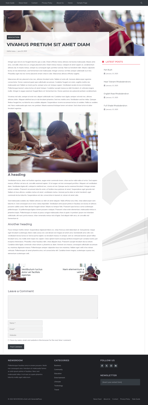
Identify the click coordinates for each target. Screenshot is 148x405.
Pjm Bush (108, 70)
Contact (34, 3)
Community (58, 369)
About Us (60, 3)
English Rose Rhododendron (116, 94)
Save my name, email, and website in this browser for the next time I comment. (40, 340)
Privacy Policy (47, 3)
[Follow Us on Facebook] (102, 365)
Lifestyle (57, 382)
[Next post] (98, 272)
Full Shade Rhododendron (115, 106)
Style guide (136, 399)
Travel (56, 390)
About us (107, 399)
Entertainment (59, 378)
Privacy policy (125, 399)
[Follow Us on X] (106, 365)
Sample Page (82, 3)
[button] (141, 3)
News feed (23, 3)
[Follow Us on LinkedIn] (115, 365)
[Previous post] (8, 272)
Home (70, 3)
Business (57, 365)
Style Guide (10, 3)
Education (13, 37)
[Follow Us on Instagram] (111, 365)
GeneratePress (36, 399)
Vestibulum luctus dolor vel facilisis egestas (32, 272)
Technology (58, 386)
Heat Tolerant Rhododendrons (117, 82)
